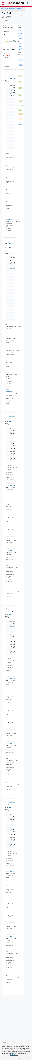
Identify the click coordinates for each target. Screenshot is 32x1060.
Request (20, 33)
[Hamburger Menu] (3, 2)
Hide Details (11, 71)
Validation (11, 78)
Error (10, 421)
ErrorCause (12, 485)
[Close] (28, 1040)
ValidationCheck (9, 219)
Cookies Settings (15, 1058)
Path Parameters (20, 37)
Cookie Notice (14, 1054)
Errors (20, 49)
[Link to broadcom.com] (16, 3)
